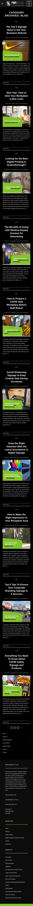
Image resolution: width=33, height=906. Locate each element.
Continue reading (16, 77)
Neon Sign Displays (10, 879)
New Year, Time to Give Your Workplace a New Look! (16, 95)
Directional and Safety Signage (13, 891)
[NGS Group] (14, 3)
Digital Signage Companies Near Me (14, 837)
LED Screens (6, 743)
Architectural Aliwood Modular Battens (15, 882)
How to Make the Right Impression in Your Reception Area (16, 517)
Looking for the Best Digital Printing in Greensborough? (16, 161)
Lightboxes (8, 866)
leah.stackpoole (24, 37)
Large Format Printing (11, 872)
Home (4, 733)
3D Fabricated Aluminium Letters (13, 869)
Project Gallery (6, 746)
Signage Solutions (7, 739)
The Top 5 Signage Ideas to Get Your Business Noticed (16, 29)
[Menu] (2, 4)
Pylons (7, 885)
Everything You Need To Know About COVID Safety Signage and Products (16, 662)
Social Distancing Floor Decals (13, 897)
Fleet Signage (8, 888)
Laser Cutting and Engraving (12, 876)
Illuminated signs (9, 863)
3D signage (8, 857)
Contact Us (8, 844)
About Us (5, 736)
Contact (5, 752)
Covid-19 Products (10, 894)
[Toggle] (29, 737)
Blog (16, 21)
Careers (5, 749)
